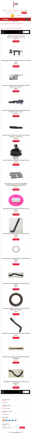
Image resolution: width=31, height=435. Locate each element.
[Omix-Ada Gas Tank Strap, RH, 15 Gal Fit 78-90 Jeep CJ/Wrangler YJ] (15, 341)
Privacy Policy (7, 408)
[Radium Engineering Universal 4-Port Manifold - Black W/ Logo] (15, 45)
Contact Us (16, 10)
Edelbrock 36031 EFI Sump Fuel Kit (16, 37)
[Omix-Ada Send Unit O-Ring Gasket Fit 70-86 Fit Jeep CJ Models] (15, 243)
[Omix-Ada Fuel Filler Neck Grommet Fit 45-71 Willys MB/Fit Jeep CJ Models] (15, 293)
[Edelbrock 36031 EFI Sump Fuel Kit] (16, 35)
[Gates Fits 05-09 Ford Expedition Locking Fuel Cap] (15, 145)
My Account (4, 10)
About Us (10, 10)
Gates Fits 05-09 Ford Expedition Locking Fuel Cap (16, 160)
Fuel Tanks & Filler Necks (17, 23)
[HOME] (15, 4)
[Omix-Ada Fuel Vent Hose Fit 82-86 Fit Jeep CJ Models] (15, 318)
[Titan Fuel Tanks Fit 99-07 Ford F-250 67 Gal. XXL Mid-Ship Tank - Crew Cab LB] (15, 120)
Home (2, 23)
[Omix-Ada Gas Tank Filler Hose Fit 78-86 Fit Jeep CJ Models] (15, 218)
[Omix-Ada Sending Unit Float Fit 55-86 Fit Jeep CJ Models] (15, 193)
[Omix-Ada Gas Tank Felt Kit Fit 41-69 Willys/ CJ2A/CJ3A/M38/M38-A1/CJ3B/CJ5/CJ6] (15, 168)
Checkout (26, 10)
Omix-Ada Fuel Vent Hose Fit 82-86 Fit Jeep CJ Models (16, 333)
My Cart (21, 10)
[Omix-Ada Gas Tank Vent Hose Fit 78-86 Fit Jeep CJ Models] (15, 268)
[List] (5, 32)
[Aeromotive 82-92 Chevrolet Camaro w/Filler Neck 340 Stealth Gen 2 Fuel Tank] (15, 70)
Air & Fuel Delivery (7, 23)
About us (6, 402)
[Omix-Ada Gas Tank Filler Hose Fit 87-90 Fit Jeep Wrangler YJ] (15, 366)
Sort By (20, 32)
